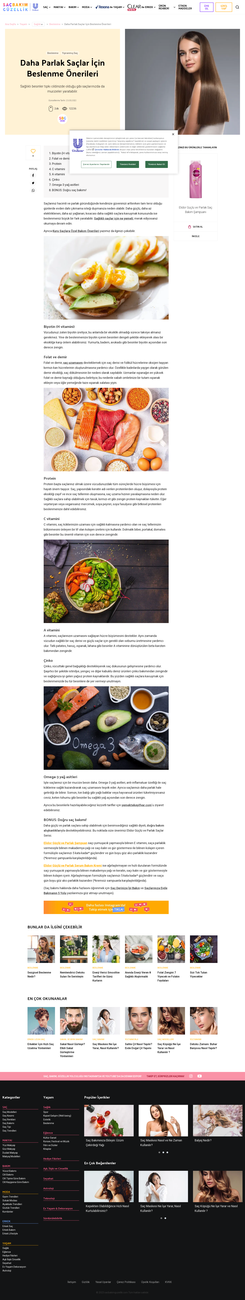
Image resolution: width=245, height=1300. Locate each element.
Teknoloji (49, 1198)
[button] (159, 1152)
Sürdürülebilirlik (52, 1218)
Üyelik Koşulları (150, 1282)
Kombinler (7, 1211)
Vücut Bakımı (9, 1171)
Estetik (46, 1119)
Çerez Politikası (126, 1282)
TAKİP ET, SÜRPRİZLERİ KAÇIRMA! (165, 1076)
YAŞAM (116, 7)
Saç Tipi (6, 1127)
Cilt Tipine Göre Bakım (14, 1178)
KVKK (168, 1282)
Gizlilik (86, 1282)
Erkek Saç (7, 1226)
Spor (45, 1112)
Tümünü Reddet (128, 164)
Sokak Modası (9, 1200)
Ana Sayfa (10, 24)
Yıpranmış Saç (70, 53)
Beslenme (54, 24)
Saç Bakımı (8, 1123)
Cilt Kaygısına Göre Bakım (15, 1182)
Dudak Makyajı (10, 1152)
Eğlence (6, 1252)
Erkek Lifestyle (10, 1233)
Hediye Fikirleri (10, 1255)
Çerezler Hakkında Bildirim (107, 149)
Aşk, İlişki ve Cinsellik (55, 1168)
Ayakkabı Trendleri (12, 1204)
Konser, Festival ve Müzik (56, 1141)
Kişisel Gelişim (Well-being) (57, 1115)
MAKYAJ (58, 7)
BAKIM (72, 7)
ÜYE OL (206, 7)
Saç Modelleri (9, 1112)
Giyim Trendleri (10, 1196)
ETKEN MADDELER (185, 7)
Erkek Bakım (9, 1230)
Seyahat (48, 1178)
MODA (86, 7)
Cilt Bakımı (8, 1174)
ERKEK (147, 7)
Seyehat (6, 1263)
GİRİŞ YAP (223, 7)
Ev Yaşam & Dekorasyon (58, 1208)
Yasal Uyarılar (103, 1282)
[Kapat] (173, 134)
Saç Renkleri (9, 1119)
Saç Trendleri (9, 1130)
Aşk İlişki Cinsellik (11, 1259)
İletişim (72, 1282)
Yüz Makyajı (8, 1145)
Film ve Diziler (50, 1145)
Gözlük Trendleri (11, 1208)
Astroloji (6, 1270)
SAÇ (45, 7)
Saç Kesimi (8, 1115)
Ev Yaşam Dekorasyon (14, 1266)
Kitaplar (47, 1149)
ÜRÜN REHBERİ (164, 7)
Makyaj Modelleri (11, 1156)
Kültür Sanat (49, 1137)
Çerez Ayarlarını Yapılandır (96, 164)
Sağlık (37, 24)
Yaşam (23, 24)
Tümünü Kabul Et (156, 164)
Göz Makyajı (8, 1149)
